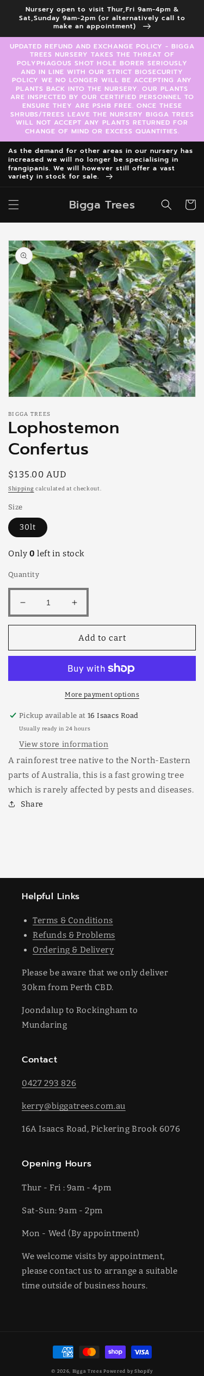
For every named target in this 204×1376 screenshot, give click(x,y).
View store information (63, 744)
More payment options (102, 694)
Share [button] (32, 804)
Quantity (23, 574)
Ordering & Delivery (73, 950)
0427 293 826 (49, 1083)
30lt (28, 527)
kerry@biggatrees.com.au (74, 1106)
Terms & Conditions (73, 920)
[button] (14, 205)
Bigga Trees (87, 1371)
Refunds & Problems (74, 935)
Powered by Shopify (128, 1371)
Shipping (21, 489)
